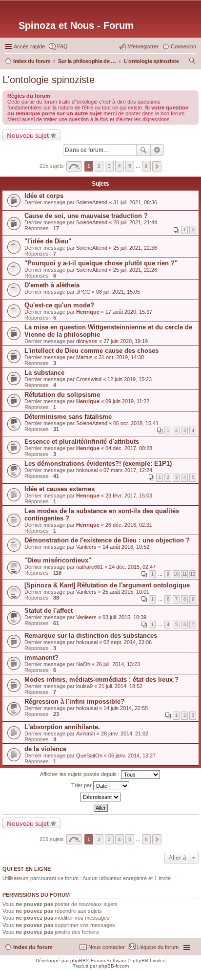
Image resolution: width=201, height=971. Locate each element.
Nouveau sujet (28, 135)
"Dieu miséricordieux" (57, 560)
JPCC (83, 292)
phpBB (78, 960)
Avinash (85, 733)
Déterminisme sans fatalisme (68, 416)
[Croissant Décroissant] (100, 797)
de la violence (45, 749)
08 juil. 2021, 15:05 (118, 292)
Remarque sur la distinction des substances (90, 635)
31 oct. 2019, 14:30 (121, 357)
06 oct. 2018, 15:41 (136, 423)
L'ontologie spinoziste (48, 79)
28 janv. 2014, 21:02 (124, 733)
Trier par (82, 785)
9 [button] (146, 166)
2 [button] (99, 166)
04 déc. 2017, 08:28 (128, 448)
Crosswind (88, 379)
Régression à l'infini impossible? (74, 701)
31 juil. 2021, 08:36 (135, 202)
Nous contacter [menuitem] (106, 947)
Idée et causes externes (59, 489)
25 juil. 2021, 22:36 (135, 248)
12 (192, 574)
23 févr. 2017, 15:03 (128, 495)
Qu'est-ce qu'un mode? (59, 305)
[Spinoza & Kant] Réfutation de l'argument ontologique (107, 585)
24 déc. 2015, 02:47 (132, 567)
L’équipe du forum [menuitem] (158, 947)
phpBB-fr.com (114, 966)
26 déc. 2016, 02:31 (128, 525)
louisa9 (84, 686)
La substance (44, 372)
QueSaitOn (89, 755)
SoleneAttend (91, 202)
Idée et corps (43, 195)
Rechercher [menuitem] (192, 62)
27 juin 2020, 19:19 (125, 341)
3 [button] (109, 166)
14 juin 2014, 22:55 (125, 708)
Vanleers (86, 547)
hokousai (87, 470)
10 (176, 574)
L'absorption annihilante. (62, 727)
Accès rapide (29, 46)
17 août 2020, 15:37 (128, 312)
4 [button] (119, 166)
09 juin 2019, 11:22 (127, 401)
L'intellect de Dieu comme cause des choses (91, 350)
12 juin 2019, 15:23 (129, 379)
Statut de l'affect (48, 610)
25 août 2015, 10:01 (125, 592)
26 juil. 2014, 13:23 (118, 664)
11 (184, 574)
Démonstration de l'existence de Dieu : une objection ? (107, 540)
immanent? (41, 657)
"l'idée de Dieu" (47, 241)
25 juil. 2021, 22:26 (135, 270)
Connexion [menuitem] (183, 46)
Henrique (88, 312)
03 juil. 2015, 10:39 (124, 617)
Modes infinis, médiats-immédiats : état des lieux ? (101, 679)
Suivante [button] (156, 166)
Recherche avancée (157, 150)
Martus (84, 357)
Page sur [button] (74, 166)
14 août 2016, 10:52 (125, 547)
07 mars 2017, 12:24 (127, 470)
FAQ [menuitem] (62, 46)
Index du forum (33, 947)
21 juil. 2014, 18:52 (120, 686)
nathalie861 (89, 567)
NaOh (83, 664)
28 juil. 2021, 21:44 (135, 222)
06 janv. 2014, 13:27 (132, 755)
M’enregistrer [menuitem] (143, 46)
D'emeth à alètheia (52, 285)
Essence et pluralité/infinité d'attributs (81, 441)
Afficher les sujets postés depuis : (80, 774)
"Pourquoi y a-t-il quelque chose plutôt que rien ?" (101, 263)
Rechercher (143, 150)
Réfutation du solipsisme (62, 394)
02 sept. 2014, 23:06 (127, 642)
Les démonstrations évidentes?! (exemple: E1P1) (98, 463)
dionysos (87, 341)
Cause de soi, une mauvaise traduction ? (86, 215)
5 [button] (129, 166)
